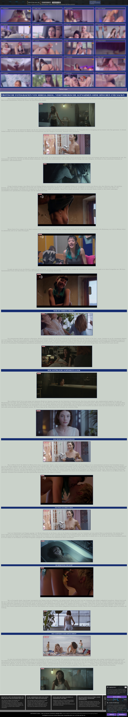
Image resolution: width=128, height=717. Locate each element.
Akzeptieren (122, 714)
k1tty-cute (68, 24)
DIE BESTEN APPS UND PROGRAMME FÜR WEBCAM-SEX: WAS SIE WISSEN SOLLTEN (12, 698)
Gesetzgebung (91, 713)
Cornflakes (5, 73)
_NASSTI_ (37, 41)
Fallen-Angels (38, 8)
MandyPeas (5, 8)
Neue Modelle (93, 1)
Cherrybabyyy (38, 73)
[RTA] (125, 699)
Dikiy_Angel (100, 57)
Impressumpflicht (66, 713)
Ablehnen (112, 714)
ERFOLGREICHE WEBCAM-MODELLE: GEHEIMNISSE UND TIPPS (63, 698)
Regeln (95, 713)
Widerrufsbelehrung (83, 713)
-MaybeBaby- (69, 57)
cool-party (5, 24)
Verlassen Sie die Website (111, 699)
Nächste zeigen (63, 89)
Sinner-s (5, 41)
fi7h (67, 41)
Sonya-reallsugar (101, 8)
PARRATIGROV (102, 41)
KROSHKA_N (38, 24)
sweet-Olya (5, 57)
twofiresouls (69, 73)
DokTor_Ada (101, 24)
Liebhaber (92, 3)
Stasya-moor (100, 73)
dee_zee (36, 57)
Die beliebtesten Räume (95, 2)
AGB (78, 713)
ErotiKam (29, 4)
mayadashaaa (69, 8)
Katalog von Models (35, 4)
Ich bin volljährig (117, 696)
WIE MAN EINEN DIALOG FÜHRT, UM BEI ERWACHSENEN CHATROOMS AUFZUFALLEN (89, 698)
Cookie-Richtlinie (73, 713)
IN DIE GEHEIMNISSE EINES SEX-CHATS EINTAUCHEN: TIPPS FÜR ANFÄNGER (37, 698)
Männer (87, 663)
